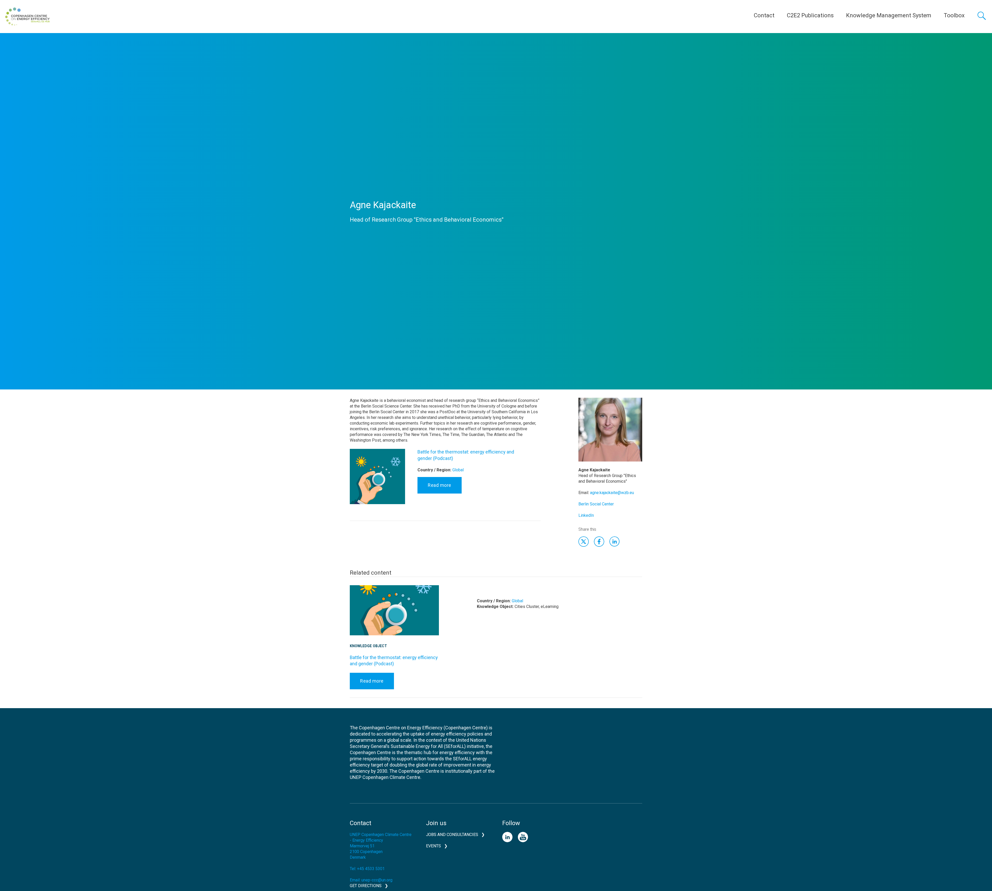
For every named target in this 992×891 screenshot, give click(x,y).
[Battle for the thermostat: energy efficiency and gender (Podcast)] (394, 614)
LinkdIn (614, 541)
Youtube (523, 837)
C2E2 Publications (810, 15)
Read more (439, 485)
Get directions (366, 885)
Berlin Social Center (596, 504)
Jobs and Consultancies (452, 834)
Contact (764, 15)
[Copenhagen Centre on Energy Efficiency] (27, 16)
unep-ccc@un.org (376, 880)
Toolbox (954, 15)
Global (458, 469)
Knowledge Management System (888, 15)
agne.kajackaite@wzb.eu (612, 492)
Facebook (599, 541)
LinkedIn (586, 515)
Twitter (583, 541)
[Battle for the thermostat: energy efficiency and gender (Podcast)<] (377, 480)
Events (433, 845)
